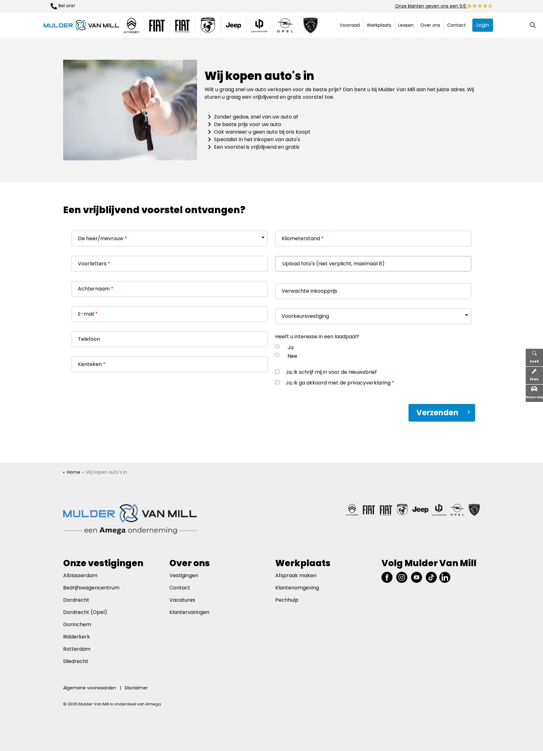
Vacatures (182, 600)
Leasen (406, 25)
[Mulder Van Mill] (81, 25)
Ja (290, 347)
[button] (130, 110)
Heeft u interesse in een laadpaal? (317, 336)
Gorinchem (77, 624)
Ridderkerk (76, 636)
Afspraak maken (295, 575)
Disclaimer (136, 688)
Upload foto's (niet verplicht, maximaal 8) (333, 263)
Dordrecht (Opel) (85, 612)
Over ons (430, 25)
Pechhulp (287, 600)
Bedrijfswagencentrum (91, 587)
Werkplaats (379, 25)
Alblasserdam (80, 575)
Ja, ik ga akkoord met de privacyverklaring (340, 382)
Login (482, 25)
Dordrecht (76, 600)
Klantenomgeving (297, 587)
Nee (292, 356)
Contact (456, 25)
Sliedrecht (75, 661)
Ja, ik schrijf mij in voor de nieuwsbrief (331, 372)
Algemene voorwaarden (89, 688)
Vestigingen (183, 575)
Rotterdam (76, 649)
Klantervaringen (189, 612)
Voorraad (350, 25)
